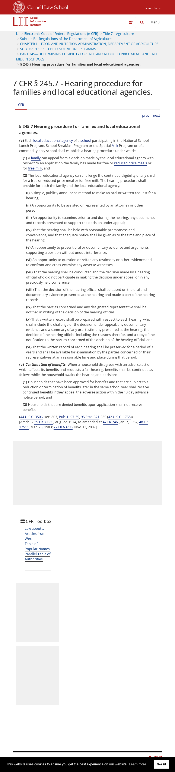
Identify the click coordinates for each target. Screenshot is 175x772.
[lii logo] (29, 21)
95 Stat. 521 (90, 417)
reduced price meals (130, 163)
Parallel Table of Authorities (37, 556)
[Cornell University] (19, 6)
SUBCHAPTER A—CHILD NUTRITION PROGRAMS (58, 49)
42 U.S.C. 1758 (119, 417)
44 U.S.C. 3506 (31, 417)
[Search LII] (142, 22)
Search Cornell (153, 8)
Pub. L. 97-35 (69, 417)
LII (17, 33)
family (36, 158)
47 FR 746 (110, 422)
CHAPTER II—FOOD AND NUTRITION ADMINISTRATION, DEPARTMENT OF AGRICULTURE (89, 44)
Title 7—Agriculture (118, 33)
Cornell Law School (46, 6)
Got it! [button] (161, 764)
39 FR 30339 (43, 422)
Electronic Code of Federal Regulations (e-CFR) (61, 33)
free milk (35, 168)
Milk (115, 145)
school (85, 140)
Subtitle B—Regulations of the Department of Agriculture (66, 38)
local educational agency (53, 140)
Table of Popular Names (37, 546)
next (156, 115)
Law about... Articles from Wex (35, 533)
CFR (21, 104)
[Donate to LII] (131, 22)
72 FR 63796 (63, 427)
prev (145, 115)
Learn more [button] (137, 764)
